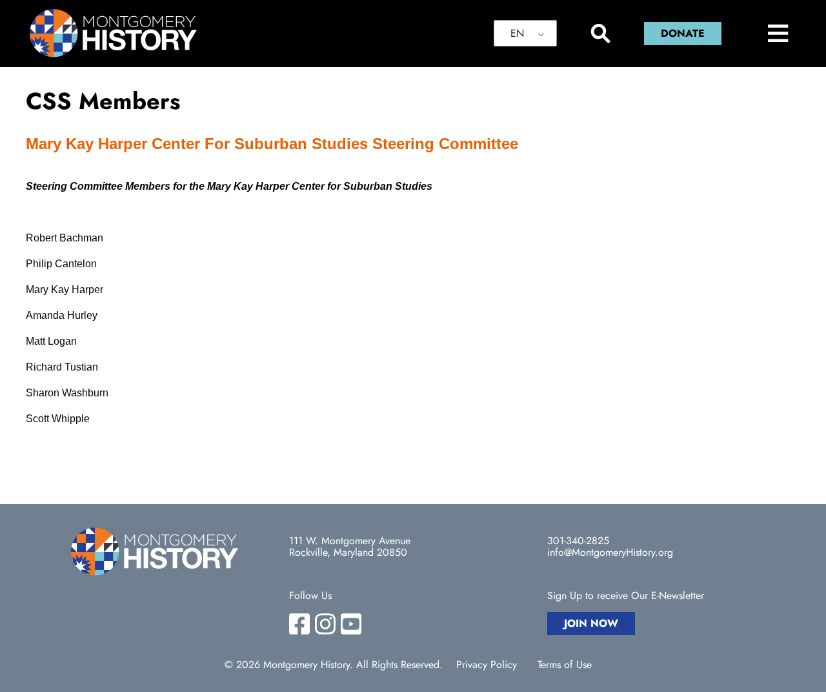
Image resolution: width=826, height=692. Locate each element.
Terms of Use (565, 665)
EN (517, 33)
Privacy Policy (486, 665)
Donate (683, 33)
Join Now (591, 623)
